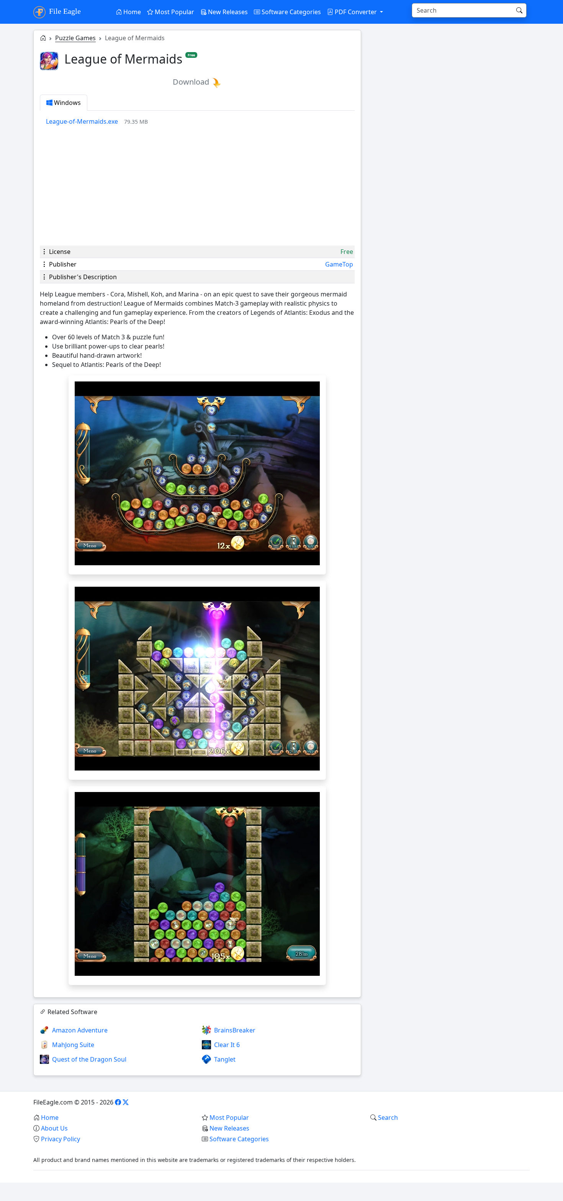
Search (388, 1117)
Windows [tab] (66, 102)
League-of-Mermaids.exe (82, 121)
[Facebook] (118, 1102)
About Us (54, 1128)
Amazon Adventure (80, 1030)
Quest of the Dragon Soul (89, 1059)
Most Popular (173, 12)
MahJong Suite (73, 1045)
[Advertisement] (197, 185)
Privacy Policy (60, 1139)
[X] (126, 1102)
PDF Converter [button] (355, 12)
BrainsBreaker (234, 1030)
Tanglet (225, 1059)
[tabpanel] (200, 121)
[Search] (519, 10)
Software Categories (290, 12)
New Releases (227, 12)
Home (131, 12)
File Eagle (64, 11)
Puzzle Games (75, 38)
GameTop (339, 264)
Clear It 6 (227, 1045)
